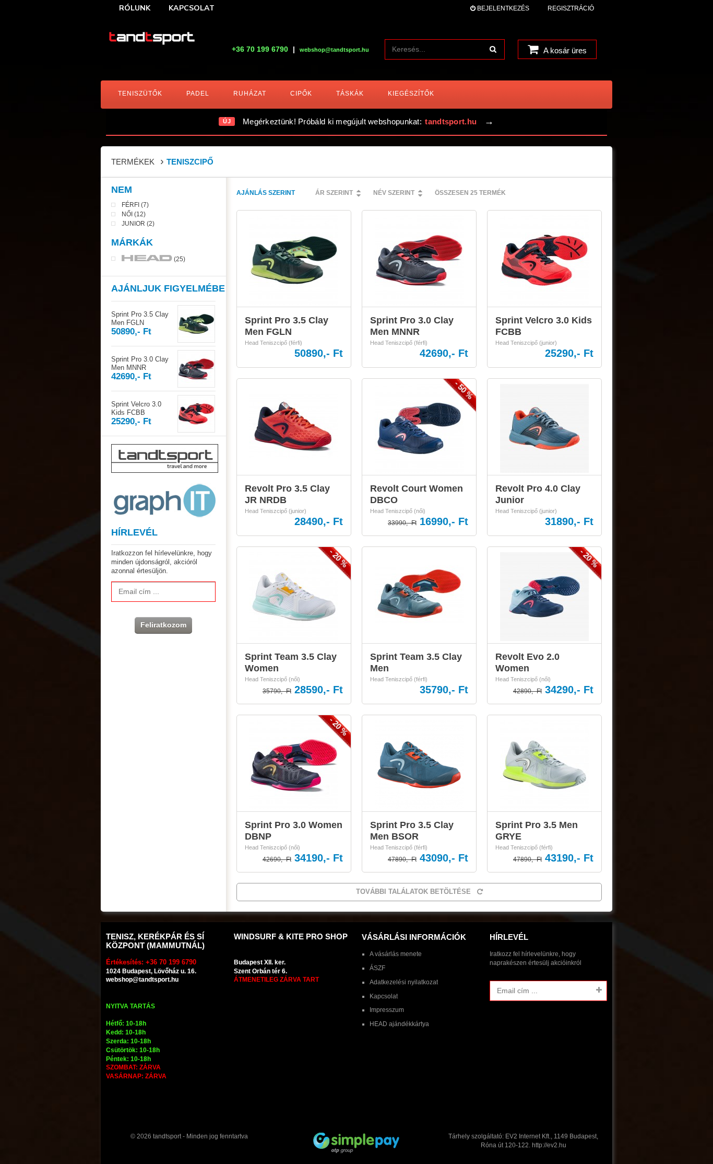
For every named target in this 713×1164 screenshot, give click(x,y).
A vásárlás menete (396, 954)
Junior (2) (138, 223)
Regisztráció (571, 8)
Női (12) (134, 214)
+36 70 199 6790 (260, 49)
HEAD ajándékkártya (399, 1024)
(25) (178, 258)
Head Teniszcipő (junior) (526, 343)
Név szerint (393, 192)
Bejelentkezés (502, 8)
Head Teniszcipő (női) (397, 511)
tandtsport (167, 1136)
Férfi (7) (135, 205)
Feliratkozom (163, 625)
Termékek (133, 161)
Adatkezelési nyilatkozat (404, 982)
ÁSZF (377, 968)
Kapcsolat (384, 996)
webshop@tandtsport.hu (142, 979)
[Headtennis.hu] (152, 39)
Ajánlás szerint (265, 192)
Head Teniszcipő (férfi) (273, 343)
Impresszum (387, 1010)
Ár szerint (334, 192)
